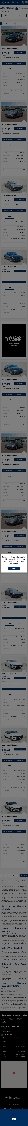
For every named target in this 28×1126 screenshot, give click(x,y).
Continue (14, 568)
